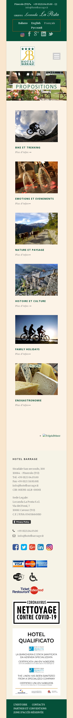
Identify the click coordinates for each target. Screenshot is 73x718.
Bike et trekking (27, 147)
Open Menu (56, 56)
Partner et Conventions (29, 708)
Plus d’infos (22, 152)
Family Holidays (27, 349)
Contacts (38, 704)
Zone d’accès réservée (28, 712)
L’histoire (20, 704)
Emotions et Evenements (34, 198)
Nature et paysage (29, 250)
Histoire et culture (30, 301)
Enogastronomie (28, 400)
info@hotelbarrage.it (36, 7)
